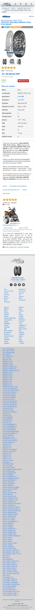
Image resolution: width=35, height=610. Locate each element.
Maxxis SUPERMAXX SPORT (11, 478)
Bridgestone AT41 (8, 361)
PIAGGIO (21, 334)
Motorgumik (5, 8)
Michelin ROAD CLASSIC (10, 543)
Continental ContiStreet (9, 397)
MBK (5, 329)
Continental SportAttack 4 (10, 404)
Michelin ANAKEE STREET (10, 514)
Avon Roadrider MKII (9, 352)
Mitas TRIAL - (6, 575)
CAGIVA (21, 311)
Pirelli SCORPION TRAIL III (10, 595)
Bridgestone (22, 289)
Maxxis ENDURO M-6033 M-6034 (12, 469)
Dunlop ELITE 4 (7, 415)
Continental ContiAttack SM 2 (11, 390)
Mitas (20, 298)
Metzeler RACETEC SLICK (10, 498)
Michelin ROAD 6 (7, 541)
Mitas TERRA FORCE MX (10, 566)
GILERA (21, 316)
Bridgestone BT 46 (8, 372)
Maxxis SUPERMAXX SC (10, 476)
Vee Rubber (22, 300)
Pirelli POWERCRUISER (9, 586)
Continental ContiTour (9, 399)
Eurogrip (21, 293)
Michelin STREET (8, 545)
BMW (20, 309)
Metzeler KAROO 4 (8, 485)
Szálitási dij (12, 599)
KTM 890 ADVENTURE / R (10, 225)
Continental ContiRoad (9, 394)
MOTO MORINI (8, 331)
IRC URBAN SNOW (8, 464)
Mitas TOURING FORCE (10, 570)
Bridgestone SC (7, 381)
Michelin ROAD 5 (7, 539)
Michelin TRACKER (8, 547)
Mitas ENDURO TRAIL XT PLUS (12, 554)
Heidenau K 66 (7, 455)
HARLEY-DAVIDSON (10, 318)
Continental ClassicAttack (10, 388)
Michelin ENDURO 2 (8, 523)
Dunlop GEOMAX (8, 417)
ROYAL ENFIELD (9, 336)
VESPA (6, 341)
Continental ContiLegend (10, 392)
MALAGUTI (22, 327)
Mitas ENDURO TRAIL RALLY (11, 552)
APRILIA (6, 307)
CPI (20, 313)
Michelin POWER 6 (8, 527)
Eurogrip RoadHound (9, 442)
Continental (22, 291)
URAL (20, 340)
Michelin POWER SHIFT (9, 532)
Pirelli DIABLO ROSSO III (10, 579)
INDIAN (6, 322)
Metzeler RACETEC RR (9, 496)
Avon (5, 289)
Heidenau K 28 (7, 444)
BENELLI (21, 307)
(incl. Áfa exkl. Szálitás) (7, 76)
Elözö (32, 16)
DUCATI (6, 316)
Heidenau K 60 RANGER (10, 449)
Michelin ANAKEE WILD (9, 516)
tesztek (5, 186)
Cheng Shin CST (9, 291)
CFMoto (6, 313)
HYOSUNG (22, 320)
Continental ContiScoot (9, 395)
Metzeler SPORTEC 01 (9, 505)
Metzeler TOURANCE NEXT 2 (11, 509)
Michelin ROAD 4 (7, 538)
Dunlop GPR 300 (7, 419)
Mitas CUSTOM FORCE (9, 548)
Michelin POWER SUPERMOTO (12, 536)
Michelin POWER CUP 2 (9, 529)
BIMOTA (6, 309)
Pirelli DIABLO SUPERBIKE (10, 582)
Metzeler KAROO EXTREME (11, 487)
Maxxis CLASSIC (7, 466)
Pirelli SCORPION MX (9, 588)
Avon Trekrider (7, 358)
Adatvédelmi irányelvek (21, 599)
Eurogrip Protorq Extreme (10, 440)
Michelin (6, 298)
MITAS (13, 8)
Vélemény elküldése (23, 247)
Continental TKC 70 (8, 408)
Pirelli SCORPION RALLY (10, 590)
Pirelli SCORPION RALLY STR (11, 591)
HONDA (21, 318)
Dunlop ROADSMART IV (10, 426)
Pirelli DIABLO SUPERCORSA (11, 584)
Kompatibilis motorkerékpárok (18, 186)
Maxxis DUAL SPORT (9, 467)
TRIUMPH (7, 340)
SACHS (21, 336)
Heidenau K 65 (7, 453)
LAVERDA (7, 327)
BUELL (6, 311)
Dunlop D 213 (6, 413)
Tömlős (25, 190)
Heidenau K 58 (7, 446)
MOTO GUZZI (23, 329)
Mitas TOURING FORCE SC (11, 572)
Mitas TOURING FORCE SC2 (11, 573)
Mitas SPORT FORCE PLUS (11, 561)
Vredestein (7, 302)
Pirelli (5, 300)
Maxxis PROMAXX (8, 475)
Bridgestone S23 (7, 379)
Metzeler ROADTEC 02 (9, 502)
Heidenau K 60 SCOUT (9, 451)
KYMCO (6, 325)
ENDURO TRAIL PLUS (23, 8)
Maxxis (6, 296)
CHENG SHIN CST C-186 (10, 386)
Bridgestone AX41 (8, 363)
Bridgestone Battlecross (9, 369)
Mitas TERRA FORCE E (9, 563)
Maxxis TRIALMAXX (8, 482)
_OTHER (21, 343)
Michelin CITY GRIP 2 (9, 520)
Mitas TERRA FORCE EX (10, 564)
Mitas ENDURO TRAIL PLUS (11, 550)
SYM (20, 338)
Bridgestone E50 (7, 374)
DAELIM (6, 314)
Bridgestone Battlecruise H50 (11, 370)
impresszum (6, 599)
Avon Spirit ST (7, 354)
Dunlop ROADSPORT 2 (9, 428)
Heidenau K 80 (7, 458)
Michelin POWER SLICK (9, 534)
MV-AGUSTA (7, 332)
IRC (20, 295)
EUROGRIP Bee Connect (10, 439)
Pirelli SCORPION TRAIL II (10, 593)
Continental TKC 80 (8, 410)
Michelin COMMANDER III (10, 521)
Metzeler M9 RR (7, 491)
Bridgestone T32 (7, 383)
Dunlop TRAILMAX (8, 435)
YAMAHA (6, 343)
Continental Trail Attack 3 (10, 412)
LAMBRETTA (22, 325)
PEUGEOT (7, 334)
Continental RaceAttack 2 (10, 401)
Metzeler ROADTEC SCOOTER (11, 503)
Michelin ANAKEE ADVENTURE (12, 511)
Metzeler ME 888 (7, 494)
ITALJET (21, 322)
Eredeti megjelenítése (10, 247)
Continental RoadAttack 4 (10, 403)
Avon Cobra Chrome (8, 351)
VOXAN (21, 341)
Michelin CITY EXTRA (9, 518)
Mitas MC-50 (6, 557)
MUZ (20, 331)
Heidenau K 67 (7, 457)
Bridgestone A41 (7, 360)
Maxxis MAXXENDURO (9, 473)
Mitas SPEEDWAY (8, 559)
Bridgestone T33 (7, 385)
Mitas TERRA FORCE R (9, 568)
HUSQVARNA (8, 320)
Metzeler (21, 296)
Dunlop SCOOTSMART (9, 430)
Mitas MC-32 (6, 556)
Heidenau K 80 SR (8, 460)
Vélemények (9, 71)
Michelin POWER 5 (8, 525)
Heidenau (7, 295)
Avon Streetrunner (8, 356)
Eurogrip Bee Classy (8, 437)
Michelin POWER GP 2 (9, 530)
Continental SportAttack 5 (10, 406)
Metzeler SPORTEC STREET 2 (11, 507)
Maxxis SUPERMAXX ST (10, 480)
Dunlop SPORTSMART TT (10, 433)
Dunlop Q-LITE (7, 422)
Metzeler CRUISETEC (9, 484)
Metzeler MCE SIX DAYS (10, 493)
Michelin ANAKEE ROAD (10, 512)
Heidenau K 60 (7, 448)
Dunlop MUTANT (7, 421)
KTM (20, 323)
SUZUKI (6, 338)
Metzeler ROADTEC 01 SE (10, 500)
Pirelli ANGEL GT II (8, 577)
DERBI (21, 314)
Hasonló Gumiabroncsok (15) (11, 190)
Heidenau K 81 (7, 462)
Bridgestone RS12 (8, 376)
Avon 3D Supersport (8, 349)
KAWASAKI (7, 323)
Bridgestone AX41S (8, 365)
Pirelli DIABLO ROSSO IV (10, 581)
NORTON (21, 332)
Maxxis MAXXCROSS (9, 471)
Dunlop (6, 293)
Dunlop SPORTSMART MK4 (11, 431)
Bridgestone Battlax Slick (10, 367)
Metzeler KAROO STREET (10, 489)
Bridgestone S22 (7, 377)
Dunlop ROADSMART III (10, 424)
